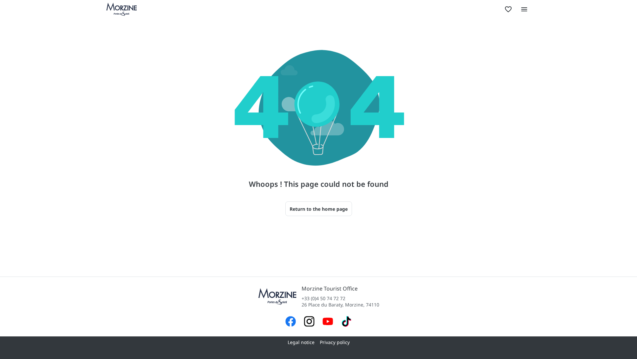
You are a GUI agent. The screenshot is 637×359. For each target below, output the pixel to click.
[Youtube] (327, 322)
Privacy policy (335, 342)
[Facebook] (290, 322)
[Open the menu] (524, 9)
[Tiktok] (346, 322)
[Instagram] (309, 322)
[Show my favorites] (508, 9)
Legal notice (301, 342)
